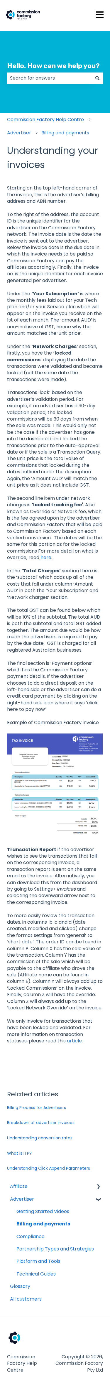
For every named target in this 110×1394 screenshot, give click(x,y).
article (74, 1040)
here (45, 557)
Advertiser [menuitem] (22, 1199)
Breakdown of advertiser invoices (41, 1123)
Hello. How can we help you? (53, 66)
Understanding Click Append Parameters (48, 1168)
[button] (98, 1187)
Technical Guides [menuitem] (36, 1274)
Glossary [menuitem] (20, 1286)
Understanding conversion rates (39, 1138)
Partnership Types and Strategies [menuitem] (55, 1248)
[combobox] (49, 78)
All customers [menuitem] (26, 1299)
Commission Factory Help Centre (45, 119)
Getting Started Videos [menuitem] (42, 1211)
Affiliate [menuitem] (19, 1186)
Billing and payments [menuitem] (43, 1223)
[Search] (97, 78)
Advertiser (19, 132)
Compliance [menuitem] (30, 1236)
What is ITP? (19, 1153)
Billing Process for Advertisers (36, 1107)
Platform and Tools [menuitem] (38, 1261)
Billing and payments (65, 132)
